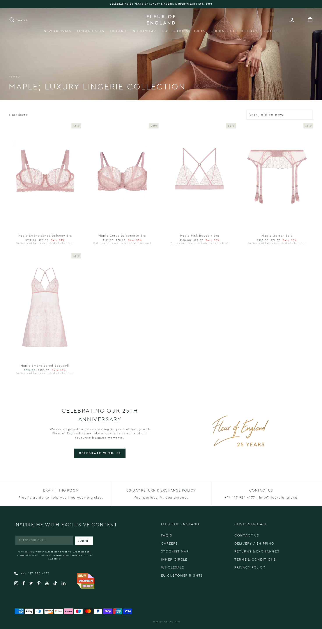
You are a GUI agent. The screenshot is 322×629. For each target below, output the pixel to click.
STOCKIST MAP (175, 551)
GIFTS (199, 31)
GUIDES (218, 31)
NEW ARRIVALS (57, 31)
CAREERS (169, 543)
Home (13, 77)
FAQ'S (166, 535)
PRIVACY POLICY (249, 567)
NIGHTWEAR (144, 31)
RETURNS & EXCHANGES (256, 551)
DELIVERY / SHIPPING (254, 543)
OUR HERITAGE (244, 31)
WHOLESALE (172, 567)
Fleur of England (168, 622)
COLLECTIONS (175, 31)
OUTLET (271, 31)
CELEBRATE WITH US (100, 453)
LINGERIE (118, 31)
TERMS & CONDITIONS (255, 559)
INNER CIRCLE (174, 559)
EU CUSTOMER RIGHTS (182, 575)
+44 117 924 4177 (34, 573)
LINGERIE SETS (90, 31)
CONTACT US (246, 535)
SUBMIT (84, 540)
